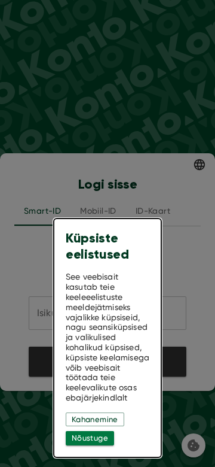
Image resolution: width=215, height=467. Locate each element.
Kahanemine (95, 419)
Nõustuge (90, 437)
